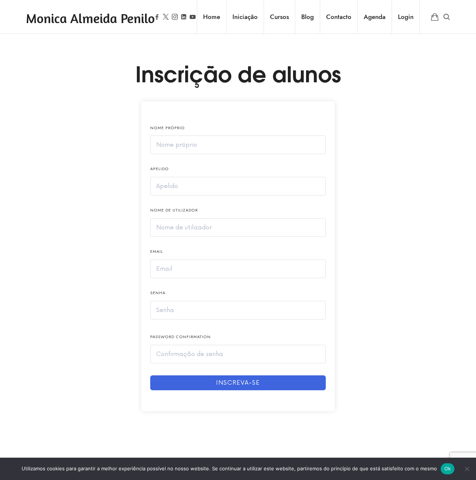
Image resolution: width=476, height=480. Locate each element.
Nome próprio (167, 128)
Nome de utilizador (174, 210)
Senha (157, 293)
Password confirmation (180, 337)
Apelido (159, 169)
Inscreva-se (238, 383)
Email (156, 251)
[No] (466, 469)
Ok (447, 468)
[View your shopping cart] (434, 17)
